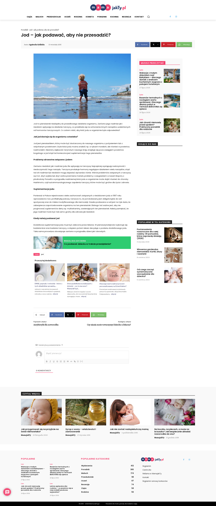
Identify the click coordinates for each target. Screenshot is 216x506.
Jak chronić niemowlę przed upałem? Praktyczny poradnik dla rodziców (150, 126)
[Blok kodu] (71, 361)
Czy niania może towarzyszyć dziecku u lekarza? (109, 324)
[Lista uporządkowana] (60, 361)
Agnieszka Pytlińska (36, 45)
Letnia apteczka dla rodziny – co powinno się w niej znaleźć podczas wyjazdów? (61, 489)
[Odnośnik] (74, 361)
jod (42, 254)
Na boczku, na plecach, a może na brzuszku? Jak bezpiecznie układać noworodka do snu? (172, 431)
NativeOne (82, 300)
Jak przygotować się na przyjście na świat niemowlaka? (40, 430)
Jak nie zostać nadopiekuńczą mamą (129, 429)
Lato (141, 70)
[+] (81, 361)
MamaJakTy (26, 435)
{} (78, 361)
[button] (149, 17)
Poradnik (24, 30)
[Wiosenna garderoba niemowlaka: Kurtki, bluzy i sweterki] (173, 255)
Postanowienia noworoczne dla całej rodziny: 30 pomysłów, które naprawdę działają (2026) (149, 234)
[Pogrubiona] (46, 361)
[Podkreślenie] (54, 361)
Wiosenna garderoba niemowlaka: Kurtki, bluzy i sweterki (149, 251)
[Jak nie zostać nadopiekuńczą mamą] (130, 412)
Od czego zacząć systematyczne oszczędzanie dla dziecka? (145, 273)
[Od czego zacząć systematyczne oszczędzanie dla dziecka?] (173, 275)
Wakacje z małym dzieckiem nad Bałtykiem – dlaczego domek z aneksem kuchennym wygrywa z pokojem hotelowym (150, 78)
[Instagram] (176, 16)
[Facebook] (170, 16)
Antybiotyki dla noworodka (46, 324)
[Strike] (57, 361)
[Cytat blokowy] (68, 361)
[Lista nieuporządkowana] (64, 361)
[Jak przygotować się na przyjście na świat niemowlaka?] (41, 412)
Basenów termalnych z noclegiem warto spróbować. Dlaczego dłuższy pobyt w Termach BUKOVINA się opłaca (150, 103)
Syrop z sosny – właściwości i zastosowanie (81, 430)
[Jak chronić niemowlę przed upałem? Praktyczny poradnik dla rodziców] (172, 125)
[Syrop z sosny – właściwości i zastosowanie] (86, 412)
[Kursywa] (50, 361)
